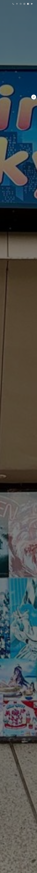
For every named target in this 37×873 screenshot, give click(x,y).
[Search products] (33, 97)
